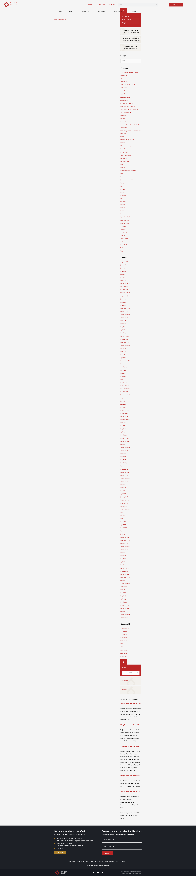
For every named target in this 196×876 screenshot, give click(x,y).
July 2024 (123, 321)
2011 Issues (123, 638)
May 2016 (123, 559)
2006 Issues (123, 653)
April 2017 (123, 525)
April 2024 (123, 330)
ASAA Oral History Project (127, 85)
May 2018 (123, 491)
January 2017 (124, 534)
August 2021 (124, 398)
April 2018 (123, 494)
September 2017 (125, 509)
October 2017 (124, 506)
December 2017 (124, 500)
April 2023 (123, 358)
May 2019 (123, 460)
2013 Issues (123, 631)
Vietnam (122, 251)
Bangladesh (123, 116)
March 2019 (123, 463)
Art (121, 78)
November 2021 (125, 389)
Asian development (126, 91)
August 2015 (124, 587)
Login (124, 23)
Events (134, 11)
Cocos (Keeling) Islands (127, 140)
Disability (123, 143)
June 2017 (123, 519)
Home (60, 11)
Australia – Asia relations (127, 106)
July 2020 (123, 423)
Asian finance (124, 94)
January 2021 (124, 413)
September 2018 (125, 478)
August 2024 (124, 317)
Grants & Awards (118, 11)
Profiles (122, 208)
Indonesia (123, 167)
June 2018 (123, 488)
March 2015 (123, 602)
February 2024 (124, 336)
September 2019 (125, 447)
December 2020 (125, 416)
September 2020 (125, 420)
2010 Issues (123, 641)
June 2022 (123, 373)
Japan (122, 177)
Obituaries (123, 201)
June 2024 (123, 324)
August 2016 (124, 549)
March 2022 (123, 382)
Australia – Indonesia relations (129, 109)
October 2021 (124, 392)
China (122, 136)
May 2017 (123, 522)
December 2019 (124, 441)
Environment (124, 152)
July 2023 (123, 348)
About (71, 11)
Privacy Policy (90, 865)
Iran (121, 174)
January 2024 (124, 339)
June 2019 (123, 457)
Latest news (101, 5)
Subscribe (107, 853)
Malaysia (122, 189)
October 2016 (124, 543)
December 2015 (124, 574)
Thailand (122, 235)
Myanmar (123, 195)
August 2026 (124, 262)
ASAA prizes (123, 88)
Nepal (122, 198)
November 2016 (125, 540)
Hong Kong (123, 158)
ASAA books (124, 81)
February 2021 (124, 410)
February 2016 (124, 568)
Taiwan (122, 229)
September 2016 (125, 546)
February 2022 (124, 385)
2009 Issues (123, 644)
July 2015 (122, 590)
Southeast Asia (124, 220)
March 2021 (123, 407)
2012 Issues (123, 634)
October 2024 (124, 311)
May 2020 (123, 429)
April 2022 (123, 379)
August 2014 (124, 617)
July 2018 (122, 484)
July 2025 (123, 299)
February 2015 (124, 605)
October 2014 (124, 611)
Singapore (123, 214)
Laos (121, 186)
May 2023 (123, 355)
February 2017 (124, 531)
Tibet (121, 242)
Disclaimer (106, 865)
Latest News (72, 861)
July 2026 (123, 265)
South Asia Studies (125, 217)
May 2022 (123, 376)
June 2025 (123, 302)
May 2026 (123, 271)
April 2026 (123, 274)
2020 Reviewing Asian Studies (129, 72)
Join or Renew (126, 19)
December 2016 (124, 537)
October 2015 (124, 580)
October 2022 (124, 367)
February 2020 (124, 438)
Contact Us (111, 5)
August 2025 (124, 296)
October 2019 (124, 444)
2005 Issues (123, 656)
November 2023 (125, 342)
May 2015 (123, 596)
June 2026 (123, 268)
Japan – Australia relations (127, 180)
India (121, 164)
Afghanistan (123, 75)
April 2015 (123, 599)
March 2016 (123, 565)
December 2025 (125, 283)
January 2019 (124, 469)
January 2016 (124, 571)
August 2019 (124, 450)
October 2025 (124, 290)
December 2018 (124, 472)
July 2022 (123, 370)
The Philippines (124, 239)
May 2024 (123, 327)
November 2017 (124, 503)
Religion (122, 211)
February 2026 (124, 280)
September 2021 (125, 395)
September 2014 (125, 614)
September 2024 (125, 314)
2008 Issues (123, 647)
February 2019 (124, 466)
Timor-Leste (123, 245)
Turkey (122, 248)
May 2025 (123, 305)
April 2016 (123, 562)
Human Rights (124, 161)
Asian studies (124, 100)
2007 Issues (123, 650)
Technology (123, 232)
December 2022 (125, 361)
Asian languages (125, 97)
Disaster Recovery (125, 146)
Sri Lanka (123, 226)
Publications (101, 11)
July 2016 (122, 552)
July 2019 (122, 454)
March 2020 (123, 435)
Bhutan (122, 119)
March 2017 (123, 528)
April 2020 (123, 432)
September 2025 (125, 293)
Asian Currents (90, 5)
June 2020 (123, 426)
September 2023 (125, 345)
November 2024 (125, 308)
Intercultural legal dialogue (128, 171)
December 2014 (124, 608)
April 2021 (123, 404)
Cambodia (123, 122)
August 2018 (124, 481)
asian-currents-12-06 (60, 20)
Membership (85, 11)
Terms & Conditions (98, 865)
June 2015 (123, 593)
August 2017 (123, 512)
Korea (122, 183)
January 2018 (124, 497)
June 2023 (123, 351)
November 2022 (125, 364)
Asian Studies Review (126, 103)
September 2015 (125, 583)
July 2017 (122, 515)
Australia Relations (125, 112)
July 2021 (122, 401)
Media (122, 192)
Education (123, 149)
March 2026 (123, 277)
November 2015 (125, 577)
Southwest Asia (124, 223)
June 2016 (123, 556)
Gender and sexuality (126, 155)
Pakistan (122, 205)
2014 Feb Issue (124, 628)
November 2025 (125, 286)
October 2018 (124, 475)
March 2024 (123, 333)
